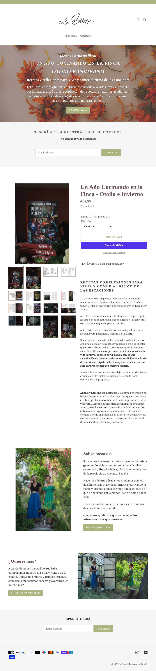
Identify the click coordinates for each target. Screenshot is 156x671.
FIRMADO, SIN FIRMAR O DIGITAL (95, 219)
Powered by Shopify (138, 664)
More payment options (114, 252)
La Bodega (124, 664)
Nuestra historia (98, 527)
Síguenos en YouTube (25, 593)
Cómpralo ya (78, 110)
